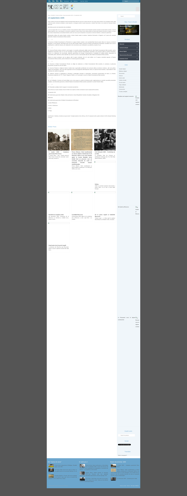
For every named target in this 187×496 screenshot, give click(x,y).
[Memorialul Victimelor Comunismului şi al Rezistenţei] (62, 7)
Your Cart (84, 1)
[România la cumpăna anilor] (58, 202)
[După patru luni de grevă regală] (58, 233)
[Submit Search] (123, 1)
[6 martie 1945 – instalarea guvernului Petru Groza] (58, 139)
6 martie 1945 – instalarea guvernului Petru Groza (128, 466)
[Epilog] (105, 171)
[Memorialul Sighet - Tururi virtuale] (128, 29)
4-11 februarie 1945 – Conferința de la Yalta (127, 478)
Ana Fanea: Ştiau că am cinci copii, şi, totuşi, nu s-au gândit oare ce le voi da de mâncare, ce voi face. (63, 471)
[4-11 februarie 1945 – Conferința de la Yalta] (105, 139)
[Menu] (137, 9)
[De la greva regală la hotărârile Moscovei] (105, 202)
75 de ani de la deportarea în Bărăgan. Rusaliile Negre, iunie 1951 (65, 466)
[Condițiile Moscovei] (82, 202)
